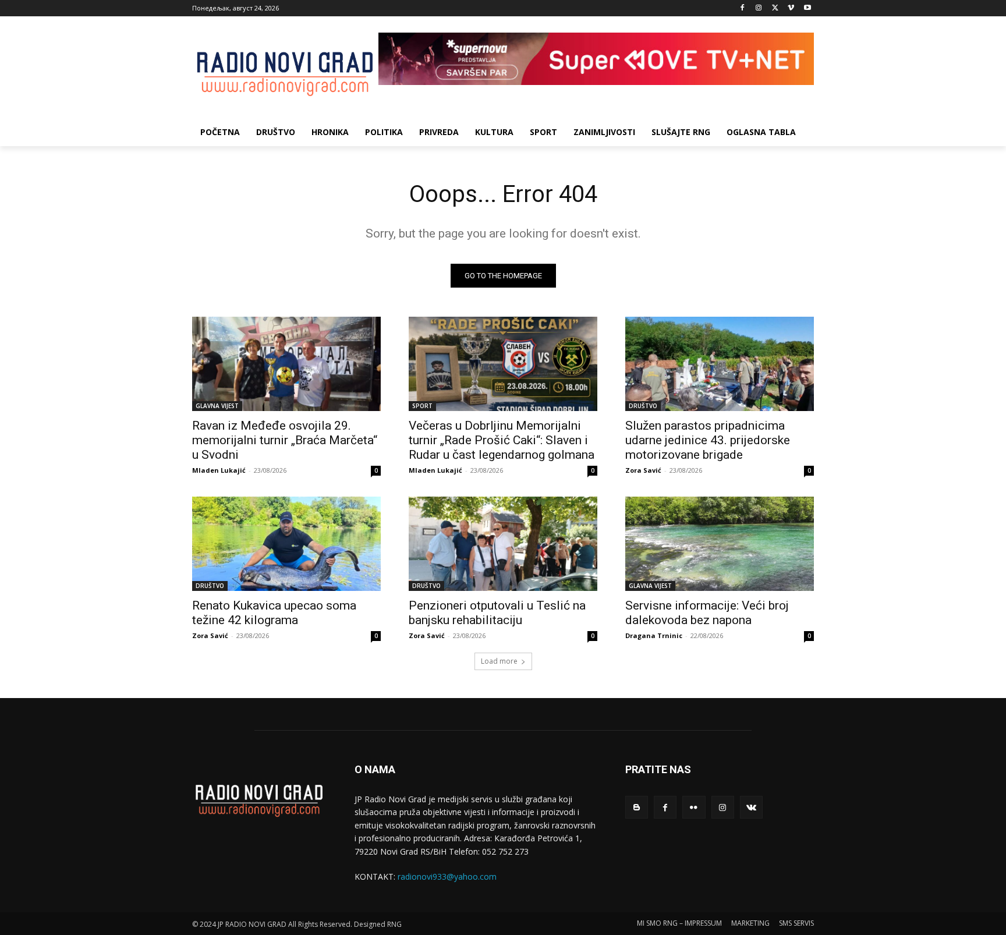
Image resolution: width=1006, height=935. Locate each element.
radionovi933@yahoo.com (447, 876)
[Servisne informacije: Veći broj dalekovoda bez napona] (719, 544)
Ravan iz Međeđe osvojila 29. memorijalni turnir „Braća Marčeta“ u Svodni (284, 440)
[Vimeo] (791, 8)
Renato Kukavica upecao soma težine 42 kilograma (274, 612)
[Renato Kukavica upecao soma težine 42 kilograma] (286, 544)
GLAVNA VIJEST (217, 406)
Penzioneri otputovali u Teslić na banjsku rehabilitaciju (497, 612)
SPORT (422, 406)
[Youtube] (807, 8)
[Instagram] (759, 8)
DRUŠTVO (643, 406)
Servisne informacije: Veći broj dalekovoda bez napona (707, 612)
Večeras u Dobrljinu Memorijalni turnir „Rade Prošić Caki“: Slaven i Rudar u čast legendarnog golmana (501, 440)
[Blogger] (636, 807)
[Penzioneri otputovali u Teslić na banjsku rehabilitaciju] (503, 544)
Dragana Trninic (653, 635)
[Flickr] (693, 807)
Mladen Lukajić (219, 470)
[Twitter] (775, 8)
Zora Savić (643, 470)
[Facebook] (742, 8)
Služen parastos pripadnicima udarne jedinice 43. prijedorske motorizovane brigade (707, 440)
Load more (499, 661)
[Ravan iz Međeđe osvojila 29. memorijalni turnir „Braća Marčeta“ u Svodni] (286, 364)
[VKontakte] (751, 807)
